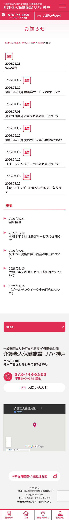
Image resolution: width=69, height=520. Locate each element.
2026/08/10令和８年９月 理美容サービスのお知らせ (35, 236)
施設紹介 (9, 517)
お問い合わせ (52, 15)
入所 (26, 517)
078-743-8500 (18, 15)
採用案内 (60, 517)
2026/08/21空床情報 (17, 220)
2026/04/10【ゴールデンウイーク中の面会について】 (34, 289)
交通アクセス (43, 517)
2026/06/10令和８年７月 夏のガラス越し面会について (35, 271)
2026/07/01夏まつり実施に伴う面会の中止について (34, 253)
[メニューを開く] (62, 6)
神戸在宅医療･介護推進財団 (29, 476)
